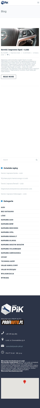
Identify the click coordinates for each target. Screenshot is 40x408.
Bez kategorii (7, 211)
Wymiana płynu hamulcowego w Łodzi (14, 178)
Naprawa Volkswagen (11, 249)
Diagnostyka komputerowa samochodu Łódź (16, 189)
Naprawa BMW (7, 224)
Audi (3, 207)
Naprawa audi (7, 220)
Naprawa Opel (15, 53)
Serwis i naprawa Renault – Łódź (12, 183)
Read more (8, 77)
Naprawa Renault (9, 236)
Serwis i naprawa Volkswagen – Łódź (14, 194)
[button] (24, 383)
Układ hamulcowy (9, 265)
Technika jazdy (8, 261)
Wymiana (5, 278)
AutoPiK (5, 53)
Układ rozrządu (8, 269)
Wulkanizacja (7, 274)
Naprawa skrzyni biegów (12, 245)
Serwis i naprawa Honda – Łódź (12, 173)
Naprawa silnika (8, 240)
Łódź (3, 216)
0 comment (26, 53)
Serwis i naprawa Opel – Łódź (15, 50)
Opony (4, 257)
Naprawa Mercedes (9, 228)
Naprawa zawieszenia (11, 253)
